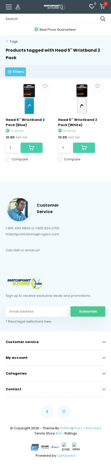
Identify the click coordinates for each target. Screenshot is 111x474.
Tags (14, 41)
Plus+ (78, 428)
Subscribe (88, 311)
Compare (20, 159)
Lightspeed (66, 455)
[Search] (103, 18)
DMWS (65, 428)
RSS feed (93, 428)
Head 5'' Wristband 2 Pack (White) (77, 122)
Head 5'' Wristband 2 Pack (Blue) (25, 122)
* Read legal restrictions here (28, 321)
